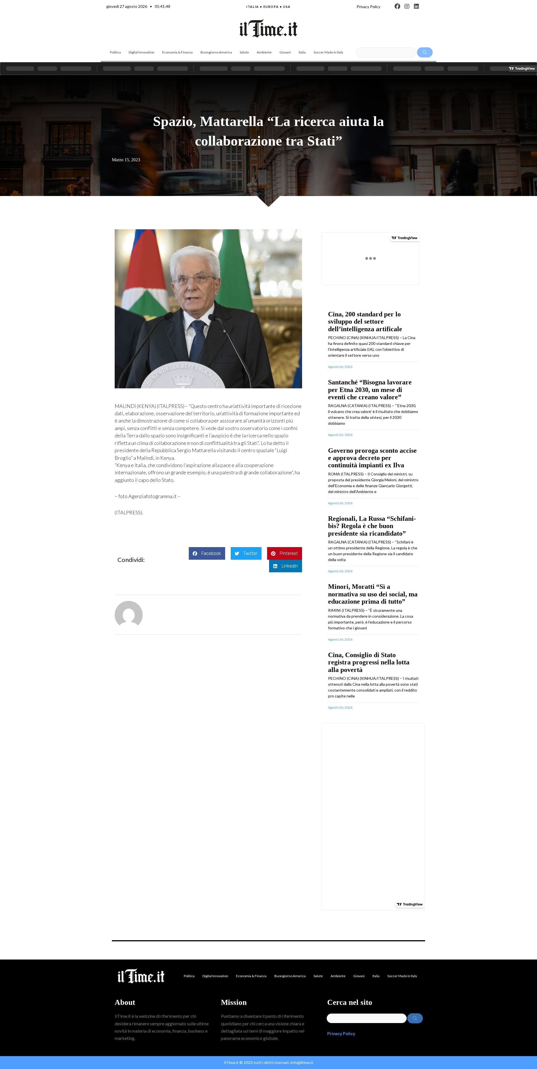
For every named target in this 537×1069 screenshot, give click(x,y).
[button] (207, 553)
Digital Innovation (141, 52)
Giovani (285, 52)
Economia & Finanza (177, 52)
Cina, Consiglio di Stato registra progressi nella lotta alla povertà (368, 662)
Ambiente (264, 52)
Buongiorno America (216, 52)
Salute (244, 52)
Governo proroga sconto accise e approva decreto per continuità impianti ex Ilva (372, 458)
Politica (115, 52)
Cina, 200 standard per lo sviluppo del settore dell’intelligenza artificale (365, 322)
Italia (302, 52)
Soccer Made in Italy (328, 52)
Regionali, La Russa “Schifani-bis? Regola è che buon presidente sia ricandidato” (372, 526)
